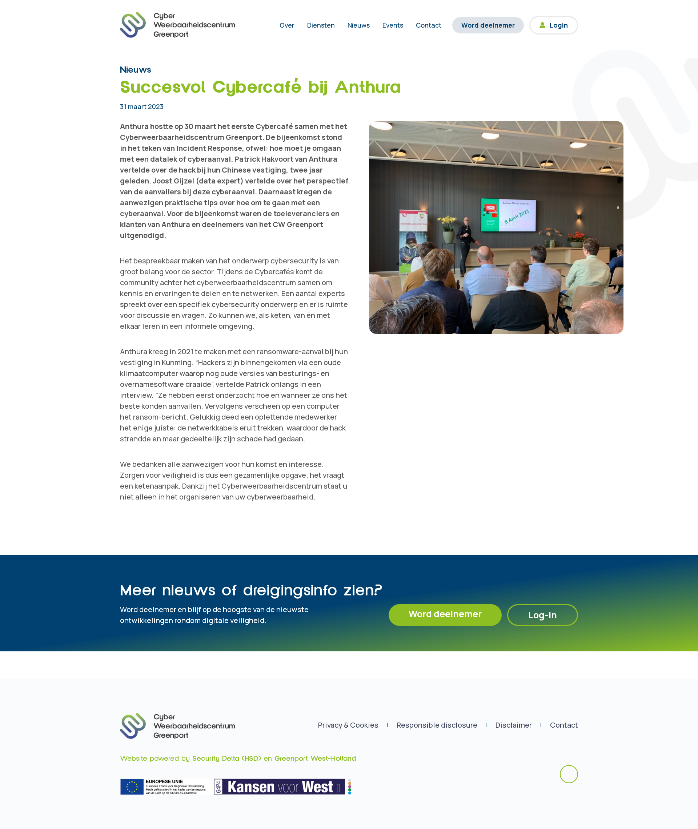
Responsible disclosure (437, 725)
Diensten (321, 25)
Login (559, 25)
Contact (428, 25)
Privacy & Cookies (348, 725)
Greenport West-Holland (315, 758)
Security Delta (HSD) (226, 758)
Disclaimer (514, 725)
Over (287, 25)
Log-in (542, 614)
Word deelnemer (488, 25)
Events (392, 25)
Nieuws (359, 25)
